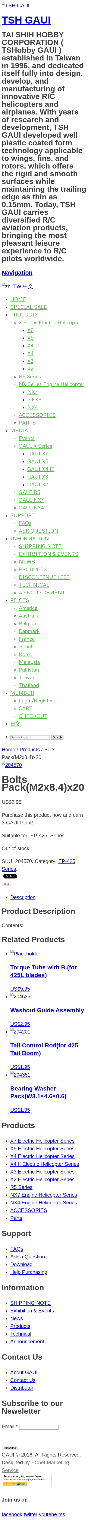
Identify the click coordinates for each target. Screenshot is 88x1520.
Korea (25, 654)
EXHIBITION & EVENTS (48, 554)
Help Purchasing (28, 1272)
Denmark (29, 631)
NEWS (27, 561)
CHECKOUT (33, 716)
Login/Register (36, 700)
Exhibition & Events (32, 1311)
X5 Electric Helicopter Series (42, 1148)
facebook (12, 1514)
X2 (30, 368)
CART (25, 708)
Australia (29, 615)
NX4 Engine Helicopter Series (43, 1202)
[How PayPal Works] (27, 1485)
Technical (20, 1334)
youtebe (48, 1514)
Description (22, 897)
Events (27, 438)
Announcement (27, 1341)
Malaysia (29, 662)
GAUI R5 (29, 492)
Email (10, 1426)
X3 (30, 361)
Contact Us (22, 1380)
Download (21, 1264)
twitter (30, 1514)
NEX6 (34, 399)
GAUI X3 (37, 476)
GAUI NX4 (31, 507)
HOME (18, 299)
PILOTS (19, 600)
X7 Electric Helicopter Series (42, 1141)
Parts (16, 1218)
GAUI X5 (37, 461)
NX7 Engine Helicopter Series (43, 1195)
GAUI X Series (35, 446)
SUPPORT (22, 515)
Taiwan (27, 677)
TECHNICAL (34, 584)
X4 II (33, 345)
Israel (25, 646)
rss (61, 1514)
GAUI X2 (37, 484)
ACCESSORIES (37, 415)
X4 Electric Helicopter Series (42, 1156)
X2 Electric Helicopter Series (42, 1179)
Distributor (21, 1388)
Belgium (28, 623)
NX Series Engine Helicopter (51, 384)
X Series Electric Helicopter (50, 322)
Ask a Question (27, 1256)
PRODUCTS (24, 314)
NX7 (32, 392)
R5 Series (30, 376)
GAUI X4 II (40, 469)
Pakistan (29, 669)
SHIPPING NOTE (40, 546)
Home (8, 749)
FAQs (25, 523)
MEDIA (19, 430)
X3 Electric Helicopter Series (42, 1172)
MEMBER (22, 693)
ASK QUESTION (38, 530)
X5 (30, 337)
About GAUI (24, 1372)
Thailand (29, 685)
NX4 (32, 407)
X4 (30, 353)
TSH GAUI (26, 20)
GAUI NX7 (31, 500)
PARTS (27, 422)
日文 (15, 723)
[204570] (12, 765)
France (27, 639)
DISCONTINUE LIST (44, 577)
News (16, 1318)
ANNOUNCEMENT (42, 592)
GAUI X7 (37, 453)
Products (30, 749)
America (28, 608)
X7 (30, 330)
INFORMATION (29, 538)
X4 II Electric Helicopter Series (44, 1164)
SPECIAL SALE (28, 307)
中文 (27, 286)
